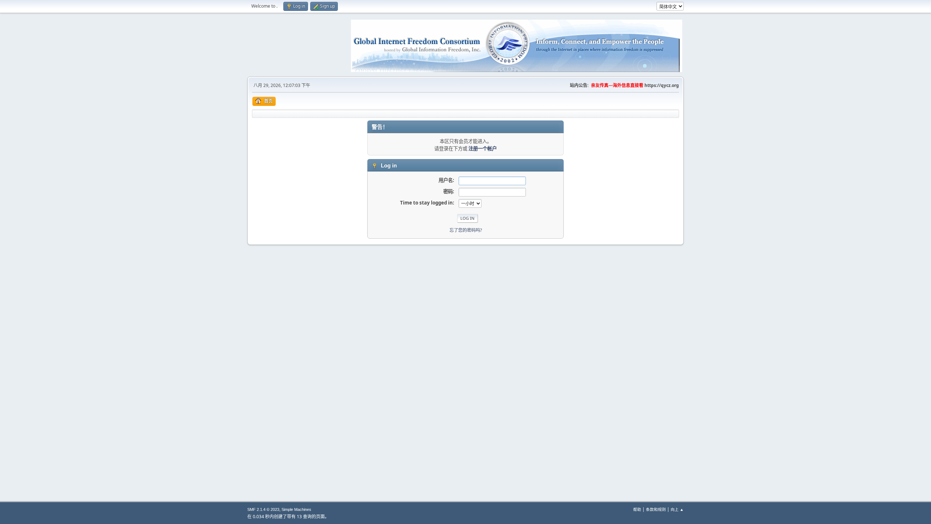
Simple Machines (296, 509)
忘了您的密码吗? (465, 230)
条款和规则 (656, 509)
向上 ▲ (677, 509)
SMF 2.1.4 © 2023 (263, 509)
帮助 (637, 509)
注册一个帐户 (482, 148)
